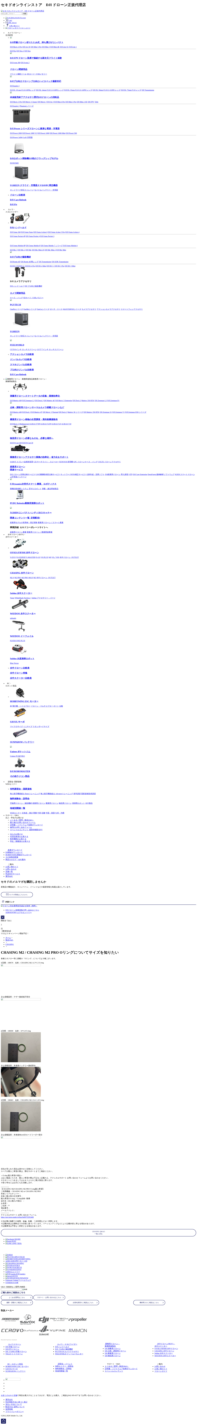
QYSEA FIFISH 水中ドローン (24, 552)
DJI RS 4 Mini (40, 266)
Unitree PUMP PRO (17, 756)
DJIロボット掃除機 (34, 158)
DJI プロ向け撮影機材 (33, 286)
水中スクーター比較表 (21, 678)
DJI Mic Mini (61, 250)
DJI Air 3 (50, 102)
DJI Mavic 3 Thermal (50, 412)
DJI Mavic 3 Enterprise (63, 401)
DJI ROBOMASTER (20, 771)
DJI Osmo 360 (15, 232)
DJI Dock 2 (77, 401)
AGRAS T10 (66, 424)
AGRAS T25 (56, 424)
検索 (24, 13)
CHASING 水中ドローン (22, 573)
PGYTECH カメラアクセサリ (67, 1351)
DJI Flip (13, 51)
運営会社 (9, 876)
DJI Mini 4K (55, 47)
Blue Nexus (14, 663)
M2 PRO (17, 578)
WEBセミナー (15, 813)
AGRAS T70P (34, 424)
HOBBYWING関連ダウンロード (18, 855)
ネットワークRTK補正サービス (73, 474)
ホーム (8, 938)
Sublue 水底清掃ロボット (22, 658)
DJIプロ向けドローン (35, 81)
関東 (35, 813)
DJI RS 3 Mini (70, 266)
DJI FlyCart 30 (27, 443)
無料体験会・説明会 (20, 798)
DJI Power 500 (71, 133)
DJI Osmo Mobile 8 (33, 246)
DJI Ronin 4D (15, 262)
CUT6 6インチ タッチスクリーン (23, 349)
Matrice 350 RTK (87, 401)
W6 (50, 557)
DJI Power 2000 (16, 133)
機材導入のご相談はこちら (149, 1302)
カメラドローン (14, 1344)
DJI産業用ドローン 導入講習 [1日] (118, 474)
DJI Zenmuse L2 (101, 401)
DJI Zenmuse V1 (118, 412)
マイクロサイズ (16, 726)
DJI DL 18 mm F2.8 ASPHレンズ (22, 90)
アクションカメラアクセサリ (108, 309)
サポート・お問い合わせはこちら (49, 1297)
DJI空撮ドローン (36, 42)
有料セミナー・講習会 (64, 1366)
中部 (39, 813)
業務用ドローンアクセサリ (39, 457)
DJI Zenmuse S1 (106, 412)
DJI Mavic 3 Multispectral (19, 424)
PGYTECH (15, 304)
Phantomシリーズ (27, 106)
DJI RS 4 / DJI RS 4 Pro (26, 266)
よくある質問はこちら (17, 1297)
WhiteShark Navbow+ (23, 598)
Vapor (12, 598)
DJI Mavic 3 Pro (16, 102)
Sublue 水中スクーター (21, 593)
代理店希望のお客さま (19, 836)
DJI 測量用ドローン (113, 1349)
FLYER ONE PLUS (17, 641)
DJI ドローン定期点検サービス (22, 474)
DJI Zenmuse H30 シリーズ (135, 412)
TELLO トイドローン (14, 1354)
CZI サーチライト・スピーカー (46, 462)
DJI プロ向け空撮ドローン (16, 1351)
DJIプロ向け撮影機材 (20, 257)
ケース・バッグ (16, 298)
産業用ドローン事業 (18, 532)
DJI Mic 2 (21, 250)
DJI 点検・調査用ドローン (115, 1351)
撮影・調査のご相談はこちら (16, 1302)
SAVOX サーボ (17, 722)
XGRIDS (31, 512)
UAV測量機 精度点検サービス (47, 474)
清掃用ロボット (78, 803)
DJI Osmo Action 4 (72, 232)
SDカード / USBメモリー (37, 74)
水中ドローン (69, 557)
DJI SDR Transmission (60, 262)
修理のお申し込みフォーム (21, 827)
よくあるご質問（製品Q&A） (22, 820)
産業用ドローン (38, 803)
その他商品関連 (11, 857)
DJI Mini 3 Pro (70, 102)
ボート (56, 706)
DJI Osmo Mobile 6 (70, 246)
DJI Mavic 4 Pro (16, 47)
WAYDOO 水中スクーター (23, 613)
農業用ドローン (34, 419)
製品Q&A (9, 940)
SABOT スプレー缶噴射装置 (21, 462)
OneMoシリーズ (29, 309)
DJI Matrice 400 (16, 401)
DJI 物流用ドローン (113, 1356)
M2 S (12, 578)
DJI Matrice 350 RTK (91, 412)
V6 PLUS (44, 557)
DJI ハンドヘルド (17, 286)
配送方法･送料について (15, 1407)
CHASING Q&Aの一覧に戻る (98, 1233)
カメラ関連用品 (17, 293)
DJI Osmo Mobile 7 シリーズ (52, 246)
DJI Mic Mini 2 (50, 250)
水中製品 (89, 803)
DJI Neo (27, 51)
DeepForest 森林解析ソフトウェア (161, 474)
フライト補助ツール (18, 74)
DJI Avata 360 (15, 63)
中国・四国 (50, 813)
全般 (61, 706)
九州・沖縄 (59, 813)
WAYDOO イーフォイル (22, 636)
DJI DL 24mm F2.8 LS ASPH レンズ (50, 90)
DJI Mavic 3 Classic (29, 102)
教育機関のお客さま (18, 839)
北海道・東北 (27, 813)
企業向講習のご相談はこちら (83, 1302)
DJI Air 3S (26, 47)
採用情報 (9, 1409)
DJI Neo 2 (20, 51)
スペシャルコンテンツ (26, 830)
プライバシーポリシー (14, 1412)
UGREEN (14, 331)
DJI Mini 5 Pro (36, 47)
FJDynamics (33, 484)
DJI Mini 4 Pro (59, 102)
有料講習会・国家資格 (21, 789)
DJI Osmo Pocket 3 (47, 236)
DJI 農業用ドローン (113, 1353)
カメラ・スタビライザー (67, 1344)
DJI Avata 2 (25, 63)
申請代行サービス (12, 874)
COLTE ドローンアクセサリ (109, 462)
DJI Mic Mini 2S (38, 250)
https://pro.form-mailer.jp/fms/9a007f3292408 (17, 1217)
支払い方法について (13, 1404)
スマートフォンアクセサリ (132, 309)
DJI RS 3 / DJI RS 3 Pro (55, 266)
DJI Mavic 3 (42, 102)
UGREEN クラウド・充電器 (34, 185)
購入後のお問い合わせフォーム (23, 822)
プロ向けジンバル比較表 (22, 369)
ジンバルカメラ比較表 (21, 359)
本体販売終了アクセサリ (34, 97)
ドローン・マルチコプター (42, 706)
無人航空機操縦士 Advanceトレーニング (56, 794)
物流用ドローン (31, 438)
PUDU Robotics (27, 503)
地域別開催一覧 (17, 808)
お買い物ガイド (11, 867)
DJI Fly (13, 204)
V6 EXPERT (21, 557)
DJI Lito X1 (64, 47)
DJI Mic (28, 250)
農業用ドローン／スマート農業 (50, 523)
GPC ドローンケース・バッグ (85, 462)
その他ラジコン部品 (20, 776)
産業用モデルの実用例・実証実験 (23, 523)
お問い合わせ (10, 869)
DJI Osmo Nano (27, 232)
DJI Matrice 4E (49, 401)
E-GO (38, 557)
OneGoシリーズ (43, 309)
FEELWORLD (17, 345)
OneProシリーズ (16, 309)
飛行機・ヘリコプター (21, 706)
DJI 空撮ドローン (12, 1347)
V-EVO (13, 557)
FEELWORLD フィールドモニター (69, 1354)
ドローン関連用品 (18, 69)
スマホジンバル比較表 (21, 364)
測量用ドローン (35, 396)
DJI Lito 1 (73, 47)
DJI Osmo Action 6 (40, 232)
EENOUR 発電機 (66, 462)
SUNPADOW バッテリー (22, 742)
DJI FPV (91, 102)
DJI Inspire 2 (14, 106)
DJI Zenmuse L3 (28, 401)
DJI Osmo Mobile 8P (17, 246)
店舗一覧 (9, 871)
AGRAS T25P (45, 424)
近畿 (43, 813)
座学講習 (77, 794)
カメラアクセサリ (89, 309)
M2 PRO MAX (27, 578)
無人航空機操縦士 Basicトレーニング (25, 794)
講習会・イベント (65, 1364)
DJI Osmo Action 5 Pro (56, 232)
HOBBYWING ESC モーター (24, 701)
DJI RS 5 (13, 266)
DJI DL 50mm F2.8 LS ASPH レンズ (107, 90)
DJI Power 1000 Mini (57, 133)
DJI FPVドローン (36, 58)
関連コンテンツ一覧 (25, 518)
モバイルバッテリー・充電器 (46, 190)
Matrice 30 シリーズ (75, 412)
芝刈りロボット (35, 489)
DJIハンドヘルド (18, 227)
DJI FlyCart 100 (16, 443)
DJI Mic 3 (13, 250)
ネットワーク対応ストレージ (22, 190)
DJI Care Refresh (18, 200)
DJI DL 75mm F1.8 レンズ (131, 90)
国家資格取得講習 (88, 794)
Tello (96, 102)
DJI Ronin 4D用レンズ (29, 262)
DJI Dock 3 (39, 401)
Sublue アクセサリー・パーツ (43, 598)
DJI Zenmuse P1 (113, 401)
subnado (13, 618)
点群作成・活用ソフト (95, 474)
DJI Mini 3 (46, 47)
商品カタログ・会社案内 (15, 860)
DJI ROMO (14, 163)
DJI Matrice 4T (36, 412)
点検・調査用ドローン (37, 407)
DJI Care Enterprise (140, 474)
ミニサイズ (27, 726)
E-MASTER (31, 557)
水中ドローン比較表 (20, 668)
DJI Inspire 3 (14, 86)
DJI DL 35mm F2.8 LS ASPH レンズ (78, 90)
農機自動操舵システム (19, 489)
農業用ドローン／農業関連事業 (39, 532)
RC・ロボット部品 (15, 1364)
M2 (34, 578)
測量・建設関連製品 (50, 489)
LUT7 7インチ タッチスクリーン (50, 349)
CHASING (9, 944)
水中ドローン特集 (18, 673)
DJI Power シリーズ (35, 128)
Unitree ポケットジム (20, 751)
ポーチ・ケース (56, 309)
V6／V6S (55, 557)
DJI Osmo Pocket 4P (17, 236)
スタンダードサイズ (41, 726)
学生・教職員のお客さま (20, 841)
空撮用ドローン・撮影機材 (21, 803)
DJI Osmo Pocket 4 (33, 236)
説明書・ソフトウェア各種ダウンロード (26, 825)
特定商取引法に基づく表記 (16, 1402)
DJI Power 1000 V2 (29, 133)
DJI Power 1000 (43, 133)
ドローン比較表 (17, 195)
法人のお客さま (16, 834)
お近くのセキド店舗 (9, 1395)
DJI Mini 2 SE (82, 102)
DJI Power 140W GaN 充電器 (21, 137)
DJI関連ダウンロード (14, 852)
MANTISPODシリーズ (72, 309)
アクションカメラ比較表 (22, 354)
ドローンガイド (160, 1371)
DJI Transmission (148, 90)
